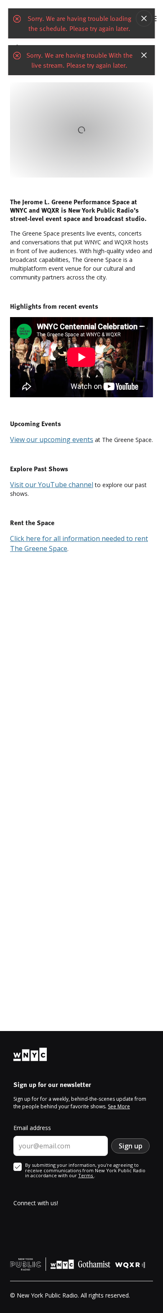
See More (119, 1106)
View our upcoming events (51, 439)
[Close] (144, 18)
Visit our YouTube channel (51, 484)
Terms (86, 1175)
